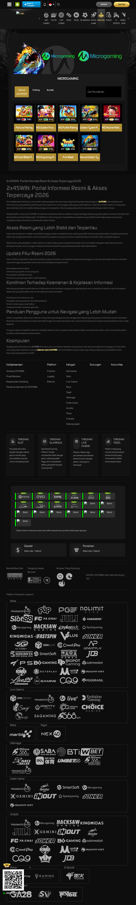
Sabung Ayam (124, 21)
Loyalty (50, 376)
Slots (53, 20)
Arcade (101, 20)
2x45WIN (102, 201)
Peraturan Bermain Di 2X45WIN (21, 386)
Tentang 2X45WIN (15, 371)
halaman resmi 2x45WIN (47, 350)
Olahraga (85, 20)
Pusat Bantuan (13, 376)
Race (69, 20)
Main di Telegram (31, 4)
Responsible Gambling (17, 381)
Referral (51, 381)
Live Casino (61, 21)
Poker (109, 20)
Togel (76, 20)
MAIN (26, 108)
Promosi (51, 371)
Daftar (121, 4)
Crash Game (94, 21)
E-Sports (116, 21)
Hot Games (46, 21)
